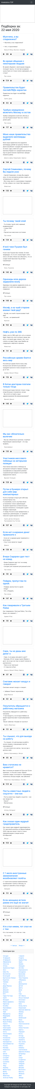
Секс (4, 1052)
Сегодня (5, 956)
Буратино (6, 980)
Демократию (23, 984)
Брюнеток (22, 976)
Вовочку (21, 1071)
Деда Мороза (8, 694)
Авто (4, 970)
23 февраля (6, 960)
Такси (5, 1063)
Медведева (6, 1016)
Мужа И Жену (13, 373)
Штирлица (22, 1053)
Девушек (7, 915)
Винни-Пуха (7, 1069)
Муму (20, 1020)
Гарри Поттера (8, 996)
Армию (21, 964)
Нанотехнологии (24, 1024)
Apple (20, 962)
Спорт (21, 1057)
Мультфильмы (7, 1020)
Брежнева (22, 974)
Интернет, (16, 519)
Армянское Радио (8, 968)
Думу (10, 98)
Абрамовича (7, 962)
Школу (5, 1053)
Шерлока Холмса (24, 1052)
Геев (20, 994)
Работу (21, 1046)
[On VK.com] (31, 54)
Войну (5, 1071)
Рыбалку (21, 1048)
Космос (5, 1010)
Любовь (21, 1012)
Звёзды (21, 1077)
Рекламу (5, 1048)
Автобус (21, 968)
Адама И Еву (8, 616)
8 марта (21, 958)
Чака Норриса (23, 978)
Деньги (12, 399)
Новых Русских (24, 1028)
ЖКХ (20, 1075)
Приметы (22, 1040)
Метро (21, 753)
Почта (29, 1085)
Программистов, (9, 521)
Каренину (22, 1002)
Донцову (6, 992)
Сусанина (6, 1061)
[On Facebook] (24, 54)
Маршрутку (6, 1014)
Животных (7, 186)
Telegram (21, 1063)
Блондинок (22, 972)
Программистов (8, 1044)
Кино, (6, 268)
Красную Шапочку (24, 1010)
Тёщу (4, 1065)
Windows (21, 1073)
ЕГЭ (4, 994)
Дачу (20, 982)
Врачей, (6, 399)
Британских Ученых (9, 978)
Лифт (4, 1012)
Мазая (21, 1014)
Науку (21, 1026)
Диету (21, 988)
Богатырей (6, 976)
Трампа (21, 1065)
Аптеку (5, 966)
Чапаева (5, 982)
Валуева (21, 1067)
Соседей (6, 1057)
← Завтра (14, 945)
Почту (21, 1034)
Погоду (21, 1036)
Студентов (22, 1059)
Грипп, (6, 98)
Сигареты (6, 1055)
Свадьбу (22, 50)
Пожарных (6, 1040)
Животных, (7, 780)
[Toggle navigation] (31, 2)
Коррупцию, (17, 158)
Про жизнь (7, 76)
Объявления (7, 1030)
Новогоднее (7, 1028)
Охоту (5, 1032)
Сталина (5, 1059)
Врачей (5, 1073)
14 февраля (6, 958)
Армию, (6, 373)
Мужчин (6, 320)
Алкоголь (6, 964)
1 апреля (21, 956)
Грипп (5, 998)
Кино (20, 1004)
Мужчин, (16, 50)
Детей (21, 986)
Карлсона (6, 1004)
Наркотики (6, 1026)
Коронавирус (8, 447)
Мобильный (22, 1018)
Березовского (23, 970)
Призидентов (7, 1042)
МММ (4, 1018)
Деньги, (6, 158)
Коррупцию (22, 1008)
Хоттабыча (22, 996)
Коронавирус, (13, 753)
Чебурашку (22, 980)
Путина (17, 521)
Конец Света (23, 1006)
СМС (20, 1055)
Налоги (5, 1024)
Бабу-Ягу (6, 972)
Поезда (5, 1036)
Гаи (20, 992)
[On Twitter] (28, 54)
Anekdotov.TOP (7, 2)
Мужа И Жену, (8, 50)
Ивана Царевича (8, 1002)
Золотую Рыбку (8, 1077)
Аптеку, (6, 810)
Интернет (12, 810)
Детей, (11, 519)
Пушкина (11, 268)
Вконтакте (22, 1069)
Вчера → (21, 945)
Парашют (22, 1032)
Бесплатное (6, 974)
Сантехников (23, 1050)
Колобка (5, 1006)
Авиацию (7, 889)
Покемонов (6, 1038)
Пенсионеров (7, 1034)
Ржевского (6, 1050)
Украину (5, 1067)
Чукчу (5, 984)
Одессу (24, 158)
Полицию (13, 478)
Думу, (11, 158)
